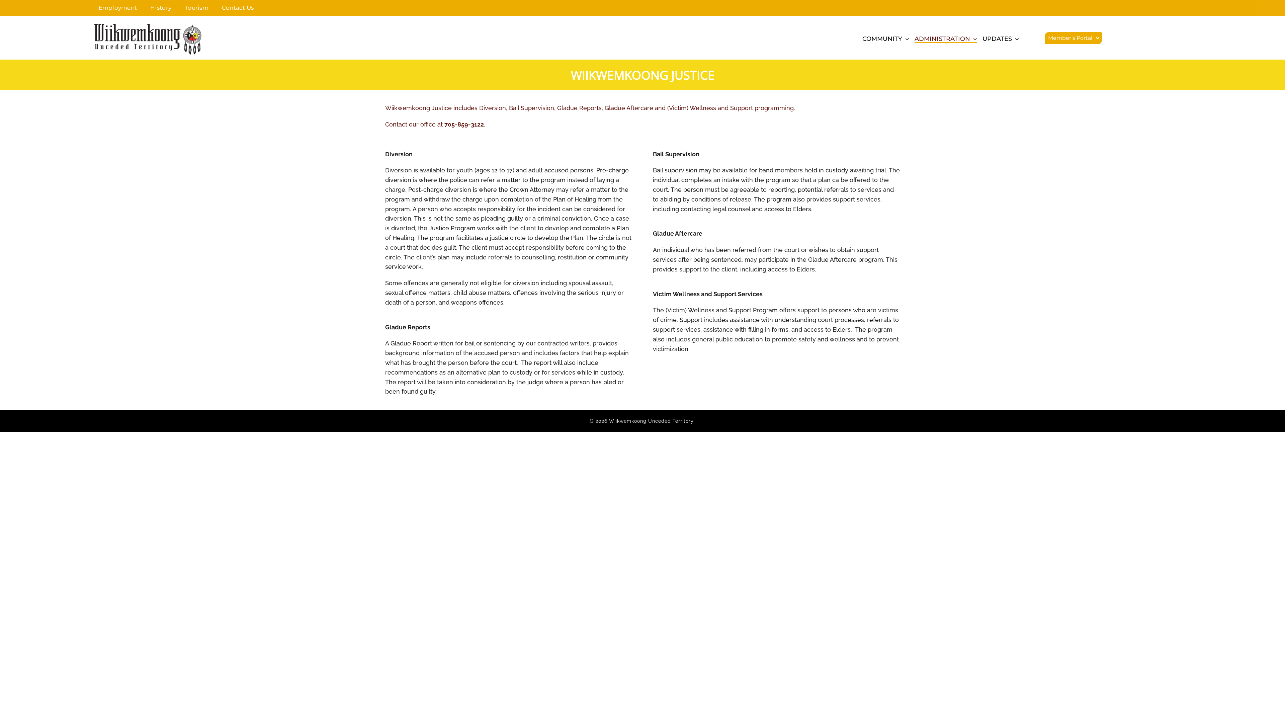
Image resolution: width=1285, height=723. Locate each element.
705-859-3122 (464, 124)
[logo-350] (147, 26)
